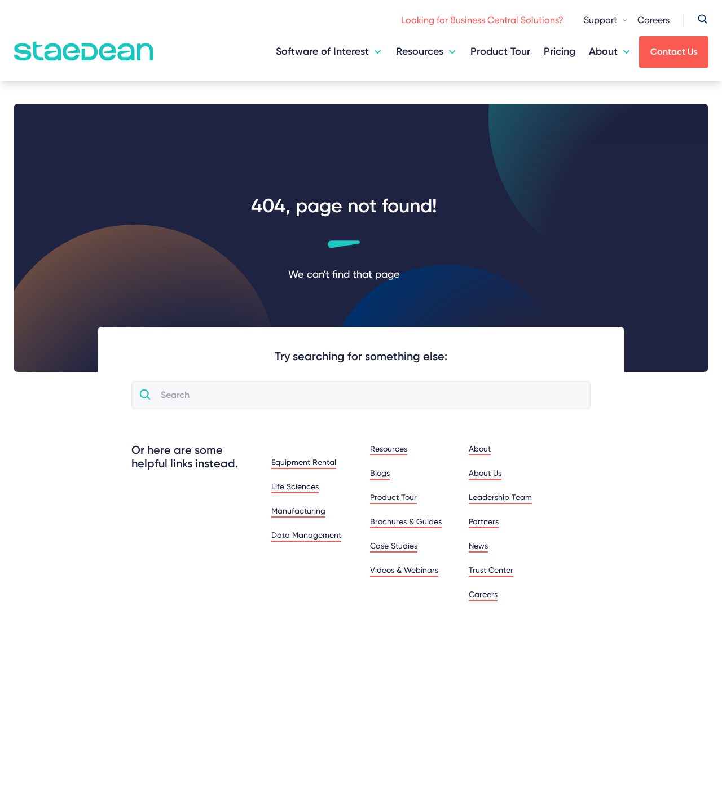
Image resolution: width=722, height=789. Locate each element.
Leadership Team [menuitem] (500, 497)
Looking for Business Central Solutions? (482, 20)
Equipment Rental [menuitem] (303, 462)
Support (600, 20)
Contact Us (673, 51)
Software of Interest (322, 51)
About (603, 51)
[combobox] (370, 395)
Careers (653, 20)
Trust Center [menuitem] (491, 570)
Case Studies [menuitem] (393, 545)
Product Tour (500, 51)
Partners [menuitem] (484, 521)
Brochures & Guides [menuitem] (406, 521)
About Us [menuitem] (485, 472)
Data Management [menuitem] (306, 535)
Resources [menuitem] (388, 448)
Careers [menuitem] (483, 594)
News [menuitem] (478, 545)
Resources (419, 51)
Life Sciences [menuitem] (295, 486)
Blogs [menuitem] (380, 472)
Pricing (559, 51)
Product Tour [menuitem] (393, 497)
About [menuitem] (480, 448)
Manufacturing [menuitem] (298, 510)
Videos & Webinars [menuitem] (404, 570)
